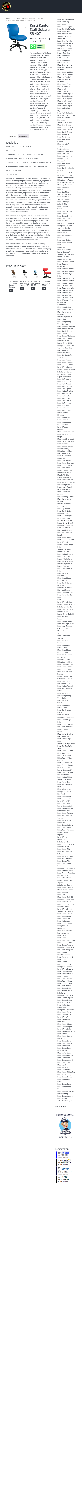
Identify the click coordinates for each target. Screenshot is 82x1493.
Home (8, 18)
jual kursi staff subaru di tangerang (39, 108)
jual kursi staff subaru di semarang (39, 100)
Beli (11, 290)
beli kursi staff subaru (41, 55)
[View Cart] (14, 6)
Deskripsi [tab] (12, 136)
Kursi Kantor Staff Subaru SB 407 (18, 146)
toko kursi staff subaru (38, 130)
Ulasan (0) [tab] (23, 136)
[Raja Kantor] (6, 6)
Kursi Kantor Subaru (28, 18)
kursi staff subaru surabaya (40, 125)
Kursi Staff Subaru (44, 53)
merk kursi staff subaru (39, 127)
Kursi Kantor (16, 18)
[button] (24, 26)
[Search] (74, 6)
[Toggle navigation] (78, 6)
